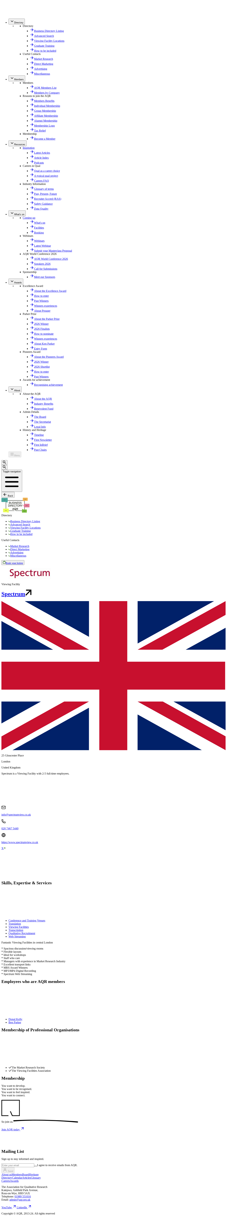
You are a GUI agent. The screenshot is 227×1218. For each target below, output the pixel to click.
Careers (5, 1180)
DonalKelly (15, 1019)
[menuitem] (17, 21)
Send (10, 1171)
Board (25, 1174)
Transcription (16, 930)
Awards (14, 1180)
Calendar (17, 1177)
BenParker (15, 1022)
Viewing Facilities (19, 926)
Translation (15, 923)
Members (17, 1174)
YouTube (6, 1207)
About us (6, 1174)
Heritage (34, 1174)
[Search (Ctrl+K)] (4, 462)
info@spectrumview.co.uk (16, 814)
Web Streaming (17, 936)
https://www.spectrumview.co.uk (19, 842)
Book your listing (14, 563)
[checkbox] (35, 1166)
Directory (6, 1177)
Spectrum (13, 594)
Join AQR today (10, 1129)
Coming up (29, 217)
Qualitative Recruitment (22, 933)
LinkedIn (22, 1207)
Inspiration (29, 147)
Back (10, 495)
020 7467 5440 (9, 828)
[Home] (9, 14)
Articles (26, 1177)
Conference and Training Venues (27, 920)
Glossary (36, 1177)
